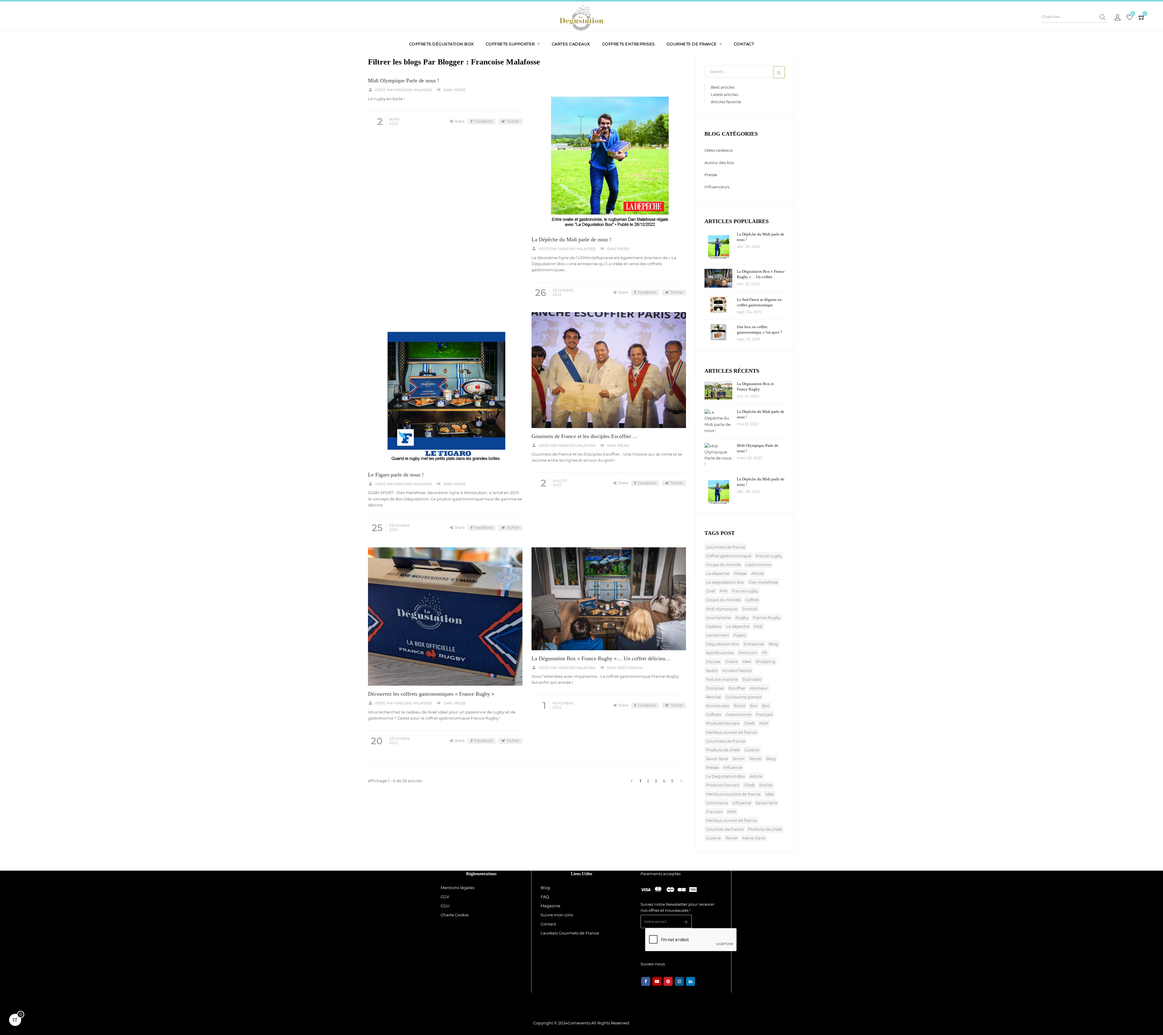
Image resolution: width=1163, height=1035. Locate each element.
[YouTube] (656, 981)
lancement (717, 635)
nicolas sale (717, 705)
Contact (548, 923)
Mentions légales (457, 887)
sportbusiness (720, 652)
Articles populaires (736, 221)
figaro (740, 635)
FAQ (545, 896)
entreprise (754, 643)
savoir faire (717, 758)
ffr (764, 652)
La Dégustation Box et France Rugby (755, 386)
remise (713, 696)
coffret (752, 599)
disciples (715, 688)
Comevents (579, 1022)
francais (714, 811)
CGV (445, 896)
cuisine (751, 749)
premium (747, 652)
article (757, 573)
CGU (445, 905)
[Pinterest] (668, 981)
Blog (545, 887)
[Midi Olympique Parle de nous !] (718, 455)
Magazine (550, 905)
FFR (723, 590)
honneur (759, 688)
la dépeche (737, 626)
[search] (1103, 18)
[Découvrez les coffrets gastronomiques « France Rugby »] (445, 616)
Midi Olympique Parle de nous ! (403, 80)
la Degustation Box (725, 776)
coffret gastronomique (728, 555)
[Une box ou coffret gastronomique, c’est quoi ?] (718, 332)
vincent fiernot (737, 670)
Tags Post (719, 533)
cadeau (713, 626)
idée (769, 794)
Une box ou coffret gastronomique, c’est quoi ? (759, 330)
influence (732, 767)
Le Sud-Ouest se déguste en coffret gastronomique (759, 302)
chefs (749, 723)
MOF (764, 723)
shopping (765, 661)
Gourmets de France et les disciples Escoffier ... (584, 436)
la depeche (717, 573)
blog (773, 643)
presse (740, 573)
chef (710, 590)
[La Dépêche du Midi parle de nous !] (609, 154)
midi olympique (721, 608)
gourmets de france (725, 547)
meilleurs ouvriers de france (733, 794)
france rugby (769, 555)
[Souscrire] (686, 922)
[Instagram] (679, 981)
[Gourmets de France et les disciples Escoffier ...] (609, 370)
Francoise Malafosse (413, 90)
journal (749, 608)
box (753, 705)
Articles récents (731, 371)
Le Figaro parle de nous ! (396, 475)
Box (766, 705)
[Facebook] (645, 981)
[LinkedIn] (690, 981)
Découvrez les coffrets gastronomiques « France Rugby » (431, 694)
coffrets (713, 714)
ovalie (731, 661)
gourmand (717, 802)
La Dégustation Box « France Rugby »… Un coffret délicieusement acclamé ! (601, 658)
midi (758, 626)
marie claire (753, 838)
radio (711, 670)
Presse (460, 90)
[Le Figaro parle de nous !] (445, 389)
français (764, 714)
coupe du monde (723, 564)
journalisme (718, 617)
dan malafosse (763, 582)
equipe (713, 661)
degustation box (722, 643)
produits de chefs (723, 749)
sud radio (751, 679)
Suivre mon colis (557, 914)
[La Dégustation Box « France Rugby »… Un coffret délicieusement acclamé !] (609, 598)
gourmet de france (725, 829)
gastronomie (758, 564)
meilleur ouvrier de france (731, 732)
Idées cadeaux (630, 668)
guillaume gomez (743, 696)
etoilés (766, 785)
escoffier (736, 688)
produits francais (722, 785)
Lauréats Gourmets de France (570, 933)
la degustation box (725, 582)
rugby (741, 617)
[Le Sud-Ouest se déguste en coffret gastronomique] (718, 305)
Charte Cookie (455, 914)
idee (746, 661)
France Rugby (766, 617)
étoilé (739, 705)
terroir (738, 758)
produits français (722, 723)
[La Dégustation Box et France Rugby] (718, 390)
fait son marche (722, 679)
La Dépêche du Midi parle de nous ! (571, 239)
